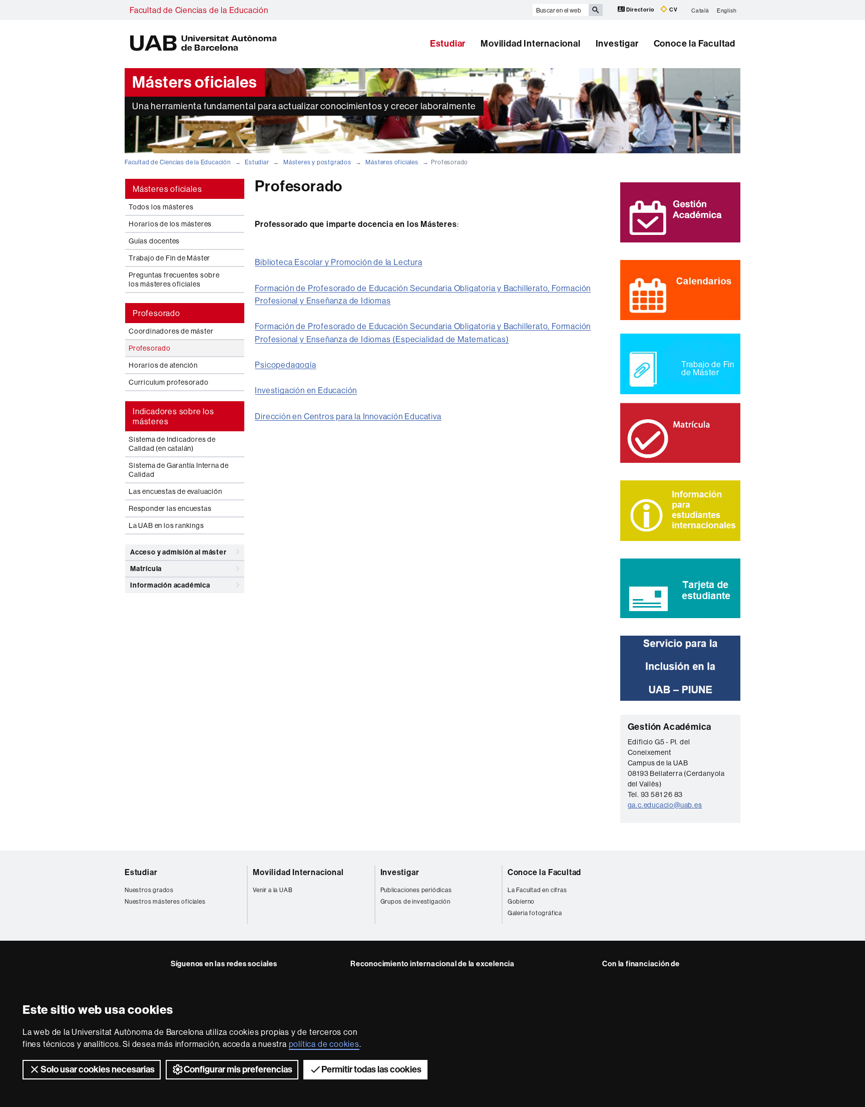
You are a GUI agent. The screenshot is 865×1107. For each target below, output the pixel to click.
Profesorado (150, 348)
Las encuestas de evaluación (175, 491)
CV (672, 10)
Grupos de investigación (415, 901)
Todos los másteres (161, 206)
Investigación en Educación (306, 390)
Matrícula (146, 569)
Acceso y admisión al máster (178, 552)
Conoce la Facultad (694, 43)
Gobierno (521, 901)
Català (700, 10)
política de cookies (324, 1044)
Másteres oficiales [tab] (167, 189)
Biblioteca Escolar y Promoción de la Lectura (338, 262)
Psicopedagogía (285, 365)
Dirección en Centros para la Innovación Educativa (348, 416)
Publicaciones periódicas (416, 890)
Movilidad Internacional (530, 43)
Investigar (617, 43)
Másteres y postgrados (317, 162)
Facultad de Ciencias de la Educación (199, 10)
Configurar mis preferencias (238, 1069)
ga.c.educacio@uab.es (665, 804)
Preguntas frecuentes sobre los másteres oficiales (174, 279)
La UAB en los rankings (166, 525)
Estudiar (448, 43)
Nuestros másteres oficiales (165, 901)
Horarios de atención (163, 365)
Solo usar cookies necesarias (98, 1069)
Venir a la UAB (272, 890)
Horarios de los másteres (170, 223)
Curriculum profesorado (169, 382)
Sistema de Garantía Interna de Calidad (179, 470)
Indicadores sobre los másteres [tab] (173, 416)
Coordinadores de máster (171, 331)
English (727, 10)
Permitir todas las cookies (371, 1069)
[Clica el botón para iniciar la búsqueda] (596, 10)
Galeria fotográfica (535, 913)
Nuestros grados (149, 890)
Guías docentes (154, 240)
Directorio (640, 10)
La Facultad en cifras (537, 890)
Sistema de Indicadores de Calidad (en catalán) (172, 444)
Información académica (170, 585)
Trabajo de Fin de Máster (169, 257)
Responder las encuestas (170, 508)
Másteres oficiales (391, 162)
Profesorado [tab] (156, 313)
